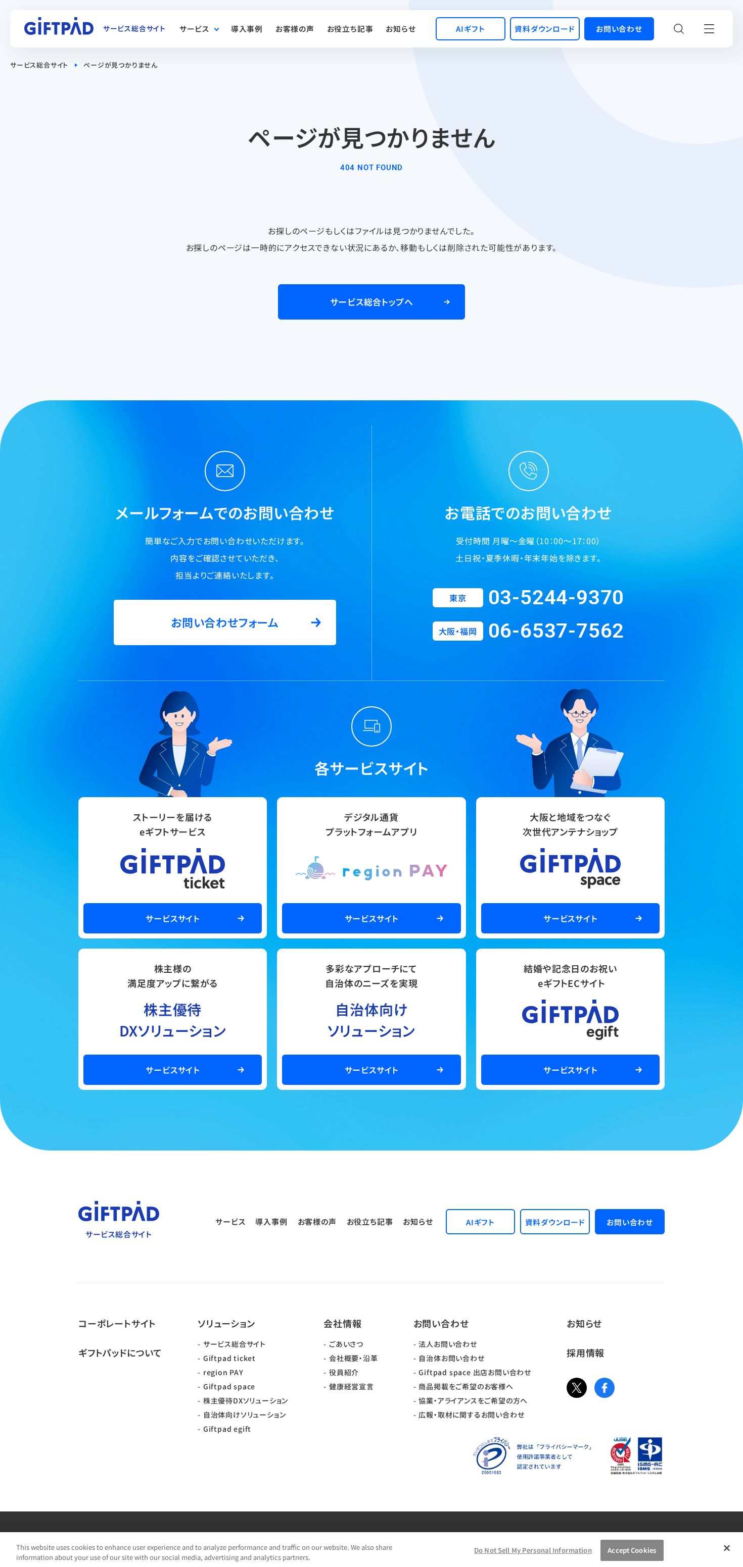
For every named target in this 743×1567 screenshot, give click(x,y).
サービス (194, 28)
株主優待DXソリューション (245, 1400)
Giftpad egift (227, 1429)
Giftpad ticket (229, 1358)
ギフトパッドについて (120, 1352)
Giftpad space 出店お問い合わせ (475, 1372)
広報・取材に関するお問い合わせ (471, 1414)
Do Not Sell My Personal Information (533, 1550)
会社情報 (342, 1323)
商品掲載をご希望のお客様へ (466, 1386)
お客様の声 (294, 28)
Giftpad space (229, 1386)
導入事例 (247, 28)
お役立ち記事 (350, 28)
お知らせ (400, 28)
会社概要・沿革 (353, 1358)
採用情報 (586, 1352)
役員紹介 (344, 1372)
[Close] (727, 1548)
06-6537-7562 (556, 631)
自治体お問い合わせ (451, 1358)
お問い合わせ (441, 1323)
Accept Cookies (632, 1550)
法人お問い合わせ (448, 1344)
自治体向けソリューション (244, 1414)
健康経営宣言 (351, 1386)
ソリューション (226, 1323)
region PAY (223, 1372)
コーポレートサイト (117, 1323)
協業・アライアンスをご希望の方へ (473, 1400)
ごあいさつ (346, 1344)
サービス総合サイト (39, 65)
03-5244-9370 (556, 597)
